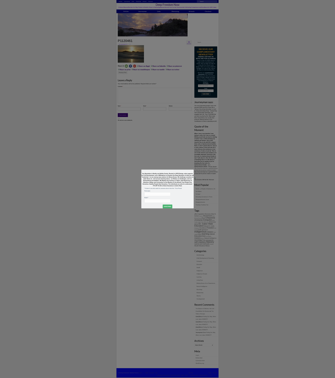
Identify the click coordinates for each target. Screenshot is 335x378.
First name (147, 191)
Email (146, 197)
